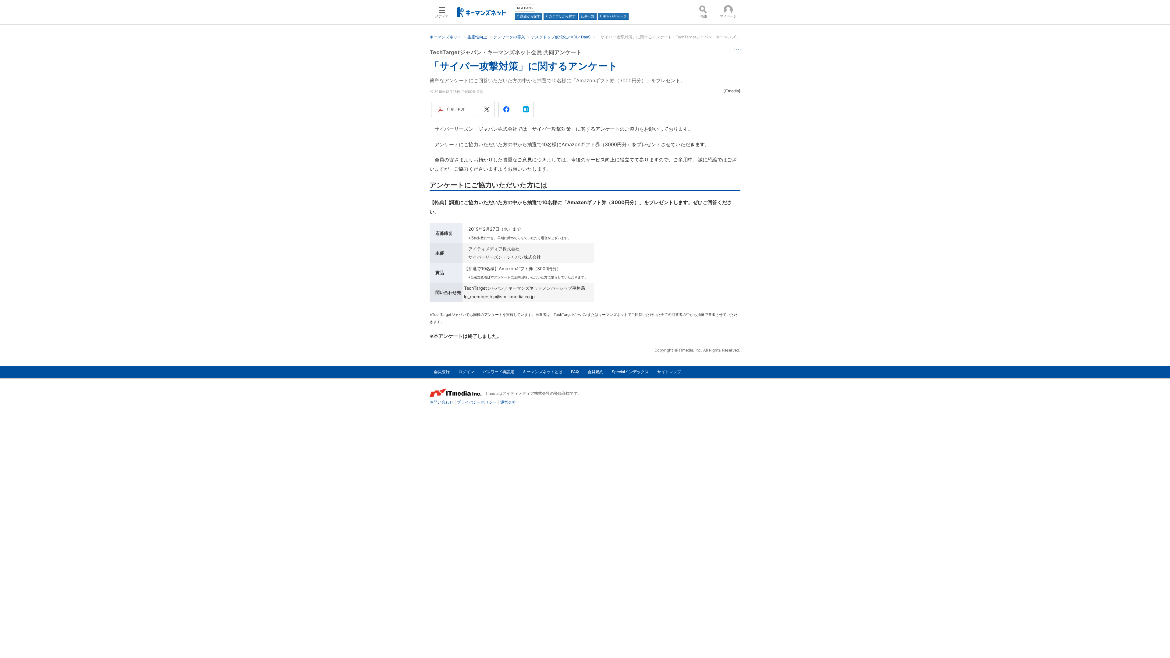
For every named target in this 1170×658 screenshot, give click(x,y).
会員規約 (595, 372)
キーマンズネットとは (542, 372)
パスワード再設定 (498, 372)
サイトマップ (669, 372)
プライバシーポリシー (477, 402)
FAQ (575, 372)
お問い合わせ (441, 402)
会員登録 (442, 372)
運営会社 (508, 402)
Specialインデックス (630, 372)
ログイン (466, 372)
